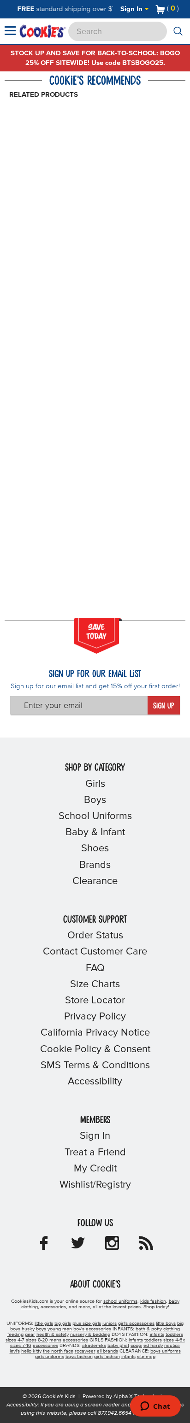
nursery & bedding (90, 1334)
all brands (107, 1351)
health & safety (52, 1334)
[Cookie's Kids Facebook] (44, 1246)
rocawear (85, 1351)
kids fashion (153, 1301)
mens (55, 1340)
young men (60, 1329)
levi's (15, 1351)
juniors (109, 1323)
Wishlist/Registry (95, 1185)
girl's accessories (136, 1323)
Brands (95, 865)
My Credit (95, 1169)
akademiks (94, 1345)
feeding (15, 1334)
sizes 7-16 (20, 1345)
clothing (171, 1329)
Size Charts (95, 984)
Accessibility (95, 1082)
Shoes (95, 848)
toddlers (174, 1334)
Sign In (132, 9)
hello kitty (31, 1351)
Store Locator (95, 1001)
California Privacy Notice (95, 1033)
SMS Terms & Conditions (95, 1065)
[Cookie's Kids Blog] (146, 1246)
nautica (172, 1345)
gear (30, 1334)
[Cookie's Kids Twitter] (78, 1246)
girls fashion (107, 1356)
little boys (166, 1323)
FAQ (95, 968)
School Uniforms (95, 816)
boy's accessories (92, 1329)
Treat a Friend (95, 1153)
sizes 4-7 (15, 1340)
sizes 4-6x (174, 1340)
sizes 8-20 (37, 1340)
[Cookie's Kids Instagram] (112, 1246)
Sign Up (163, 706)
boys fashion (79, 1356)
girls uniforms (49, 1356)
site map (146, 1356)
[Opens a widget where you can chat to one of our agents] (155, 1406)
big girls (62, 1323)
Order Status (95, 936)
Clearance (95, 881)
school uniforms (120, 1301)
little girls (44, 1323)
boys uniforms (165, 1351)
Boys (95, 800)
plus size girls (86, 1323)
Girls (95, 784)
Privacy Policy (95, 1017)
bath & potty (149, 1329)
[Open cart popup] (182, 9)
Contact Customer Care (95, 952)
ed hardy (153, 1345)
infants (157, 1334)
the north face (58, 1351)
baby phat (118, 1345)
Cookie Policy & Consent (95, 1049)
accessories (75, 1340)
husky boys (34, 1329)
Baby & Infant (95, 832)
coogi (136, 1345)
